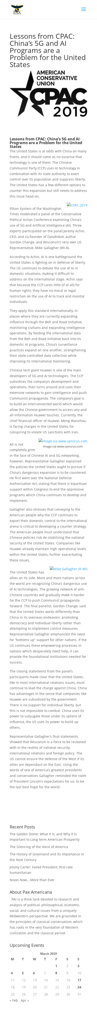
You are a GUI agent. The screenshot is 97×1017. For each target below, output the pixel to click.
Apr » (25, 1000)
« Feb (14, 1000)
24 (79, 987)
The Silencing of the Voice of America (39, 847)
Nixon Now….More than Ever (32, 880)
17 (79, 980)
